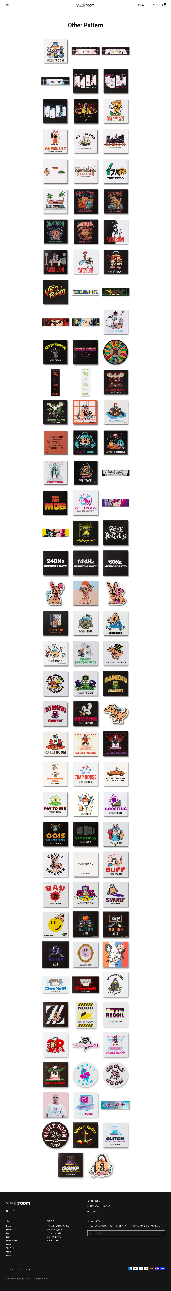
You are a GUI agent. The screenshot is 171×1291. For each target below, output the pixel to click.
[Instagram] (15, 1211)
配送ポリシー (52, 1240)
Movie (8, 1244)
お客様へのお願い (54, 1230)
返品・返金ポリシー (55, 1237)
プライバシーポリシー (56, 1233)
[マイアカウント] (154, 5)
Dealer (8, 1255)
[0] (163, 5)
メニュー (10, 1221)
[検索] (158, 5)
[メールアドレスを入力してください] (162, 1233)
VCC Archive (10, 1248)
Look (8, 1237)
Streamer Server (12, 1241)
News (8, 1233)
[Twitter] (9, 1211)
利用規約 (51, 1221)
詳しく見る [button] (92, 1212)
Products (9, 1230)
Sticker (8, 1252)
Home (8, 1226)
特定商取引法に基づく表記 (58, 1226)
